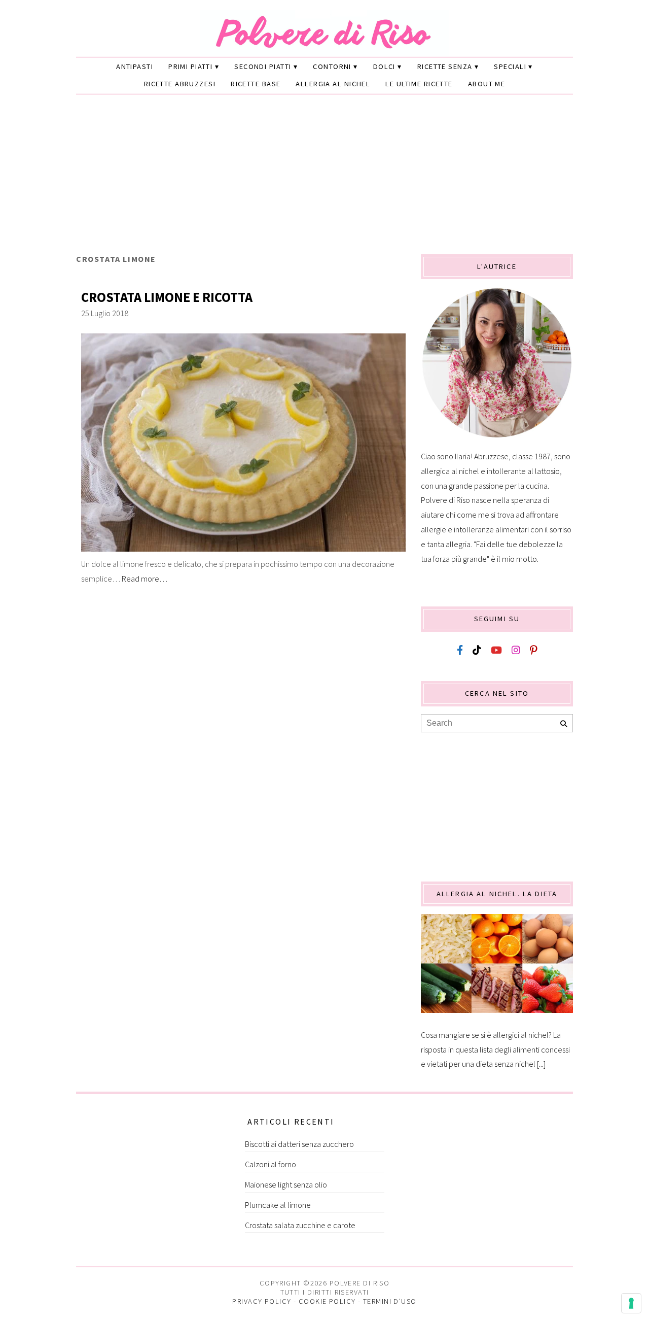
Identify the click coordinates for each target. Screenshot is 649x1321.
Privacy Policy (261, 1301)
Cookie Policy (327, 1301)
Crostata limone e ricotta (167, 297)
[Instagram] (516, 650)
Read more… (144, 578)
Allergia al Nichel (333, 83)
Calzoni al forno (270, 1164)
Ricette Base (255, 83)
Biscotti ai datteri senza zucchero (299, 1144)
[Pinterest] (533, 650)
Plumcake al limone (278, 1205)
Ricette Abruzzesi (179, 83)
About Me (487, 83)
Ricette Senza (445, 66)
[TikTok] (477, 650)
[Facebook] (460, 650)
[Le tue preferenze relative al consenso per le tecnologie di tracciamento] (631, 1303)
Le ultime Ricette (418, 83)
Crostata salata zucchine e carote (300, 1225)
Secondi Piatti (262, 66)
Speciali (510, 66)
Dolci (384, 66)
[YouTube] (496, 650)
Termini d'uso (390, 1301)
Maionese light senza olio (286, 1184)
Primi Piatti (190, 66)
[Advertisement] (324, 178)
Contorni (332, 66)
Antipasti (134, 66)
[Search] (563, 724)
